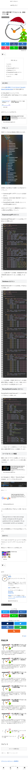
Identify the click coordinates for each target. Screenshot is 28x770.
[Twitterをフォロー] (11, 601)
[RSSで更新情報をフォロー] (17, 601)
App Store (10, 591)
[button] (25, 378)
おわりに (9, 76)
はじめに (9, 64)
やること (9, 66)
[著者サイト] (9, 601)
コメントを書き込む (14, 748)
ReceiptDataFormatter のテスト (14, 72)
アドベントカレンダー (6, 604)
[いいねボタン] (3, 54)
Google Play (11, 592)
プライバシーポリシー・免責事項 (9, 761)
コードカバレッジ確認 (12, 74)
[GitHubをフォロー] (13, 601)
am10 (9, 576)
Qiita (9, 587)
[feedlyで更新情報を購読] (15, 601)
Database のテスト (11, 70)
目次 (12, 60)
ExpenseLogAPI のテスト (13, 68)
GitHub (9, 595)
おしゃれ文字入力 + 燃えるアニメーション (17, 597)
